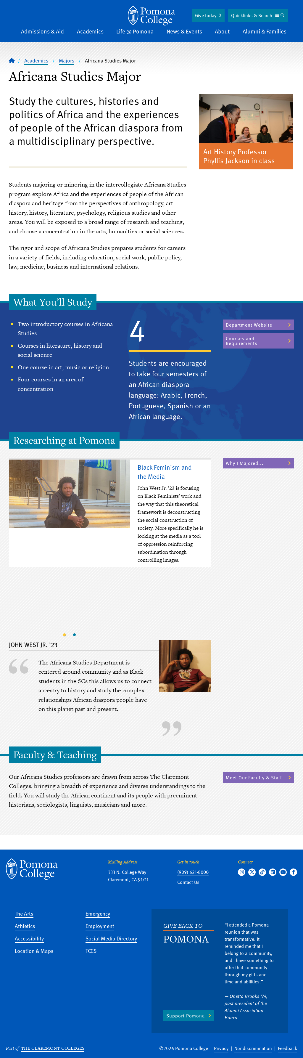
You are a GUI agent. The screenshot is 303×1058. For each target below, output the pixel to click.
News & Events (184, 31)
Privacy (221, 1048)
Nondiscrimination (253, 1048)
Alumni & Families (264, 31)
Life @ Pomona (135, 31)
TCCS (91, 951)
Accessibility (29, 938)
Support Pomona (185, 1015)
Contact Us (188, 882)
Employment (100, 926)
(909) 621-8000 (193, 872)
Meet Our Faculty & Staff (254, 777)
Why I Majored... (245, 463)
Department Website (249, 324)
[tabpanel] (110, 514)
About (222, 31)
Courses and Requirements (241, 341)
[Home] (151, 15)
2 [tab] (74, 634)
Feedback (287, 1048)
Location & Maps (34, 951)
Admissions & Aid (42, 31)
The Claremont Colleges (52, 1048)
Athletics (25, 926)
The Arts (24, 913)
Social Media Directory (111, 938)
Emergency (98, 913)
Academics (90, 31)
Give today (205, 15)
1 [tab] (64, 634)
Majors (66, 60)
